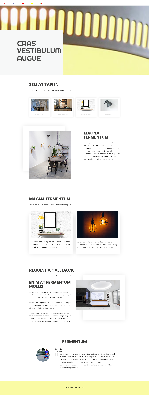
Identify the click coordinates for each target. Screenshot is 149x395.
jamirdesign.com (79, 387)
